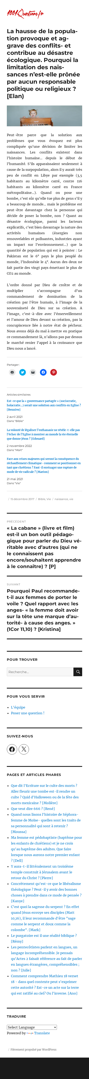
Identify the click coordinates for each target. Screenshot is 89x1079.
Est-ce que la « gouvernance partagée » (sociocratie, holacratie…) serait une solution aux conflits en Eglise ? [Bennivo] (44, 405)
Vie (49, 499)
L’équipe (18, 707)
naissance (61, 499)
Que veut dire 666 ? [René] (33, 809)
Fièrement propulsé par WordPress (34, 1049)
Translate (42, 1033)
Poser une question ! (27, 713)
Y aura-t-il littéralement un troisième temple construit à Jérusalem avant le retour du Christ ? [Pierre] (42, 872)
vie (71, 499)
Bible (41, 499)
